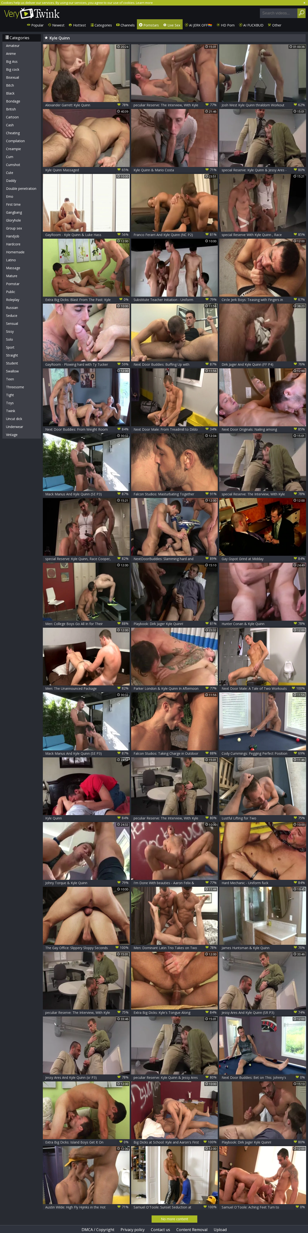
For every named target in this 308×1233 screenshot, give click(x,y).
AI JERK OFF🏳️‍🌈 (200, 25)
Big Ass (12, 61)
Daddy (11, 180)
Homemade (15, 252)
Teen (10, 379)
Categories (103, 25)
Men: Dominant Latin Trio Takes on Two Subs (175, 947)
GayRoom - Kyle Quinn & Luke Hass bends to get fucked (86, 234)
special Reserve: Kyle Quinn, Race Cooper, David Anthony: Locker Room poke (86, 558)
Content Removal (191, 1230)
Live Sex (173, 25)
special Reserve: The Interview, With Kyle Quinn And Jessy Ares (263, 494)
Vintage (12, 434)
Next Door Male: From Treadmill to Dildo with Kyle (175, 429)
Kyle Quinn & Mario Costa (175, 169)
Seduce (11, 315)
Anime (11, 53)
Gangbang (14, 212)
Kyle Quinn (86, 818)
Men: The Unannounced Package (86, 688)
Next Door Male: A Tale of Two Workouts (263, 688)
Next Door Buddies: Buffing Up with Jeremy (175, 364)
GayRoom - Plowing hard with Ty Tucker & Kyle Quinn (86, 364)
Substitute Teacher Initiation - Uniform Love (175, 299)
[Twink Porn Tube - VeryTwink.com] (32, 12)
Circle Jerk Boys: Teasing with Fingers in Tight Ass (263, 299)
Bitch (10, 85)
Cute (9, 172)
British (11, 109)
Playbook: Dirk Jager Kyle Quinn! (175, 623)
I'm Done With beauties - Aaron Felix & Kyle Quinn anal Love (175, 882)
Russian (12, 307)
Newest (57, 25)
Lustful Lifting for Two (263, 818)
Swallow (12, 371)
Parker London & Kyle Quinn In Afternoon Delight (175, 688)
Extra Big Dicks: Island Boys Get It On (86, 1142)
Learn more (144, 2)
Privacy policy (133, 1230)
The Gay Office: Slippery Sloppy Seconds (86, 947)
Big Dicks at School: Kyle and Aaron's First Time (175, 1142)
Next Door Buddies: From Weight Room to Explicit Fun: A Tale (86, 429)
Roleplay (12, 299)
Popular (37, 25)
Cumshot (13, 164)
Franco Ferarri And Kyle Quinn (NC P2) (175, 234)
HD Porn (227, 25)
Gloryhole (13, 220)
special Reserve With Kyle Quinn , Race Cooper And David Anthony (263, 234)
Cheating (13, 133)
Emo (9, 196)
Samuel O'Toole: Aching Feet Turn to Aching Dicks (263, 1207)
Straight (12, 355)
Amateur (12, 45)
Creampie (13, 149)
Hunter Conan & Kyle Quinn (263, 623)
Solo (9, 339)
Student (12, 363)
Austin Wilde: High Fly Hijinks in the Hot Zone (86, 1207)
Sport (10, 347)
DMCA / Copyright (98, 1230)
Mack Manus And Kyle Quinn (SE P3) (86, 494)
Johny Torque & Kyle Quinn (86, 882)
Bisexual (12, 77)
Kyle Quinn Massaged (86, 169)
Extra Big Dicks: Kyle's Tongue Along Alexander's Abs (175, 1012)
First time (13, 204)
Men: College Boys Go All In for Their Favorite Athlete (86, 623)
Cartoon (12, 117)
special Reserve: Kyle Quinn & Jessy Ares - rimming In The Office (263, 169)
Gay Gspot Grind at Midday (263, 558)
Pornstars (150, 25)
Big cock (12, 69)
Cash (10, 125)
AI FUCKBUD (252, 25)
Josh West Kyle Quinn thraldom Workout (263, 104)
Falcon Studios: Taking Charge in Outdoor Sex (175, 753)
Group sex (14, 228)
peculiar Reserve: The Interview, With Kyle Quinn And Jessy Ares (175, 105)
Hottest (79, 25)
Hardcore (13, 244)
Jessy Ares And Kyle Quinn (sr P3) (86, 1077)
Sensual (12, 323)
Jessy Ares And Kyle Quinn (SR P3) (263, 1012)
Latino (11, 260)
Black (10, 93)
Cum (9, 156)
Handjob (12, 236)
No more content (174, 1219)
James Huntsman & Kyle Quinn (263, 947)
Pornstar (12, 283)
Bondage (13, 101)
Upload (220, 1230)
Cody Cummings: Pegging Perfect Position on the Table (263, 753)
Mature (11, 276)
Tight (10, 395)
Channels (127, 25)
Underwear (14, 426)
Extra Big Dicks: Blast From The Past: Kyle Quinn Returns (86, 299)
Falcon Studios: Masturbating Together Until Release (175, 494)
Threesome (15, 387)
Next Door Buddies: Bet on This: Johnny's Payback (263, 1077)
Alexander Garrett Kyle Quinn (86, 104)
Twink (10, 411)
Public (10, 291)
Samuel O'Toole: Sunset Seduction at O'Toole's (175, 1207)
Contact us (160, 1230)
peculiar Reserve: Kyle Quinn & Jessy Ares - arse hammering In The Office (175, 1077)
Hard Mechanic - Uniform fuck (263, 882)
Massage (13, 268)
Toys (10, 403)
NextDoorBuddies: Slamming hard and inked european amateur (175, 558)
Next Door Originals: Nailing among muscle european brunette (263, 429)
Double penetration (21, 188)
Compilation (15, 141)
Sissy (10, 331)
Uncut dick (14, 418)
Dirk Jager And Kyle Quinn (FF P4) (263, 364)
